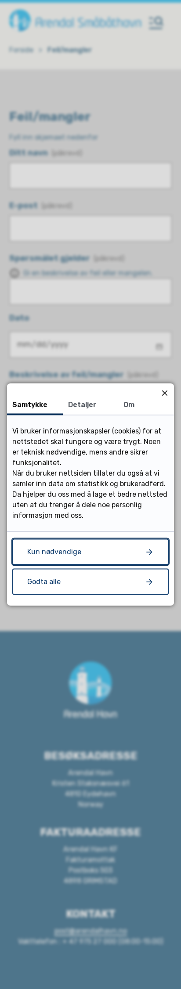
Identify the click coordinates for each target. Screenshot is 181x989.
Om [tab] (128, 405)
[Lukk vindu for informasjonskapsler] (164, 393)
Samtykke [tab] (29, 405)
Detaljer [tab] (82, 405)
